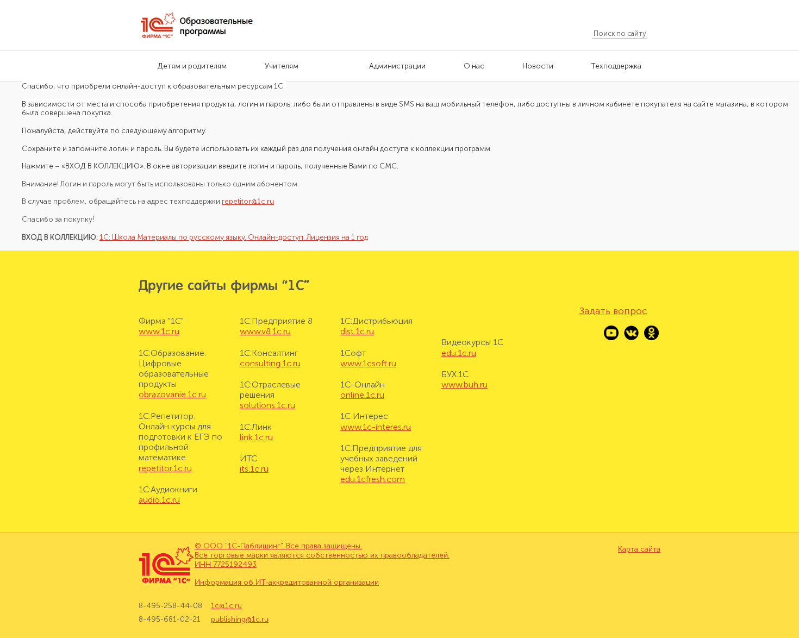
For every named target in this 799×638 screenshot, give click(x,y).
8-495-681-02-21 (170, 619)
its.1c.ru (254, 469)
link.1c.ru (256, 437)
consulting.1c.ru (270, 363)
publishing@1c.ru (240, 619)
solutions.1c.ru (267, 405)
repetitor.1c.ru (165, 468)
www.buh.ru (464, 384)
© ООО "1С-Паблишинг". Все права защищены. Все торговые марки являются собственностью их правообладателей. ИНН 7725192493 (322, 555)
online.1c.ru (362, 395)
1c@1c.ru (226, 606)
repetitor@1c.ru (248, 201)
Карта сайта (639, 549)
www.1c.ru (159, 331)
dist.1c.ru (357, 331)
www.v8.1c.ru (265, 331)
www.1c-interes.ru (375, 427)
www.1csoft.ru (368, 363)
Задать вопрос (613, 311)
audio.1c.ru (159, 500)
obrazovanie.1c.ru (172, 394)
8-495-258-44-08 (170, 606)
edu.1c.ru (458, 353)
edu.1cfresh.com (372, 479)
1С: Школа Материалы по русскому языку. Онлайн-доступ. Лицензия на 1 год (233, 237)
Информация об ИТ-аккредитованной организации (287, 582)
